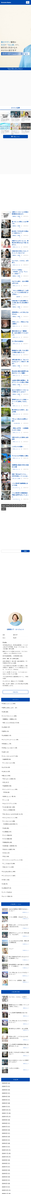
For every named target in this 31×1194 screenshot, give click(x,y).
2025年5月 (5, 1133)
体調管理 (6, 786)
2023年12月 (5, 1190)
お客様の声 (6, 888)
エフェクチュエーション (9, 739)
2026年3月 (5, 1100)
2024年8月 (5, 1163)
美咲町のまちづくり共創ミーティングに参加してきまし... (19, 1005)
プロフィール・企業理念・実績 (17, 980)
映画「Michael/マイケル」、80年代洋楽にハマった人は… (20, 475)
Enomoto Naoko (6, 2)
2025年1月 (5, 1146)
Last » (3, 509)
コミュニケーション (9, 789)
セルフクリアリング (9, 803)
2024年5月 (5, 1173)
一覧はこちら (16, 136)
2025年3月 (5, 1140)
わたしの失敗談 (8, 810)
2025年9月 (5, 1120)
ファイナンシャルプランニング (12, 860)
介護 (4, 884)
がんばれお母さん (7, 871)
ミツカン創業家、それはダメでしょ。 (19, 917)
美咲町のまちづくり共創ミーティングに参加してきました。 (20, 401)
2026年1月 (5, 1106)
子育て (4, 880)
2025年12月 (5, 1110)
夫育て (4, 752)
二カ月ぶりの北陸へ (17, 446)
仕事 (4, 712)
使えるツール (7, 867)
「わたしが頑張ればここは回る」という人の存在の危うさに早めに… (20, 292)
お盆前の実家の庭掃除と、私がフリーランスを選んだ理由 (20, 381)
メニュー (11, 948)
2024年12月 (5, 1150)
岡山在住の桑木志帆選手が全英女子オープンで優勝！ (20, 372)
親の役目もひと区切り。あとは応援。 (19, 1028)
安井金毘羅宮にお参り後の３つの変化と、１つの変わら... (19, 965)
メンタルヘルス (8, 763)
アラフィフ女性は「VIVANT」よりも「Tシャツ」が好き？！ (20, 271)
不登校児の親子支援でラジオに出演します (26, 120)
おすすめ (5, 767)
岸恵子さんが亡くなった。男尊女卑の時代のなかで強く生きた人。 (20, 242)
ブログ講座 (7, 839)
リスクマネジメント (16, 499)
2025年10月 (5, 1116)
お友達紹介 (6, 735)
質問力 (4, 731)
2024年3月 (5, 1180)
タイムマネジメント (16, 488)
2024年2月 (5, 1183)
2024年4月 (5, 1177)
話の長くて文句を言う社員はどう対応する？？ (20, 232)
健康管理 (18, 296)
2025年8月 (5, 1123)
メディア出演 (6, 892)
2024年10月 (5, 1157)
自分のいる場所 (8, 849)
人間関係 (6, 831)
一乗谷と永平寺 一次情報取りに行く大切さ (20, 429)
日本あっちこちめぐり (9, 748)
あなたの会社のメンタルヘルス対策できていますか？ (15, 120)
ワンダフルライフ (7, 875)
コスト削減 (7, 835)
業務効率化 (7, 842)
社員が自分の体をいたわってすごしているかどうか (20, 252)
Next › (24, 505)
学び (5, 856)
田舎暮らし (6, 743)
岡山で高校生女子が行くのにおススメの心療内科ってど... (19, 957)
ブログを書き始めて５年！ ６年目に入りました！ (5, 132)
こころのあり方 (8, 863)
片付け (5, 853)
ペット (5, 800)
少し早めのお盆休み (17, 341)
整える (4, 775)
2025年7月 (5, 1126)
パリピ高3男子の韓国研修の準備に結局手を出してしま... (18, 1045)
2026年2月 (5, 1103)
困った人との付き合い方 (10, 722)
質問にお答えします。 (9, 707)
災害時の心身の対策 (9, 824)
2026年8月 (5, 1083)
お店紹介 (5, 727)
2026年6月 (5, 1090)
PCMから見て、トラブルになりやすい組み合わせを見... (18, 925)
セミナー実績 (6, 896)
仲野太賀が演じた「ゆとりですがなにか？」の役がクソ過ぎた (20, 361)
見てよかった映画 (16, 478)
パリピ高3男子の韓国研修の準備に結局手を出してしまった (20, 495)
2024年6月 (5, 1170)
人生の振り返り (17, 423)
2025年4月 (5, 1136)
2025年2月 (5, 1143)
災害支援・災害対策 (9, 846)
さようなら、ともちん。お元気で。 (18, 997)
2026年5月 (5, 1093)
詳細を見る (15, 692)
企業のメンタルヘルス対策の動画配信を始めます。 (5, 120)
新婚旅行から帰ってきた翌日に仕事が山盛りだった (20, 351)
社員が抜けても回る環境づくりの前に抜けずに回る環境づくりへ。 (20, 302)
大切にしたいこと (16, 247)
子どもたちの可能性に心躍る (20, 456)
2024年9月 (5, 1160)
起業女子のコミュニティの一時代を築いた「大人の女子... (19, 933)
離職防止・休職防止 (16, 217)
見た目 (5, 782)
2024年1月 (5, 1187)
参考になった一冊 (8, 796)
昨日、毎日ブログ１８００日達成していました (26, 132)
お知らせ (5, 771)
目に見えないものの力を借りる (12, 814)
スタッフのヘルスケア (9, 756)
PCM (5, 792)
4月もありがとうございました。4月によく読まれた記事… (15, 132)
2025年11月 (5, 1113)
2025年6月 (5, 1130)
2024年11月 (5, 1153)
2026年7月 (5, 1086)
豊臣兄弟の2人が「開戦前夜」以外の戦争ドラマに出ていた (20, 333)
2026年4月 (5, 1096)
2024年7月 (5, 1167)
